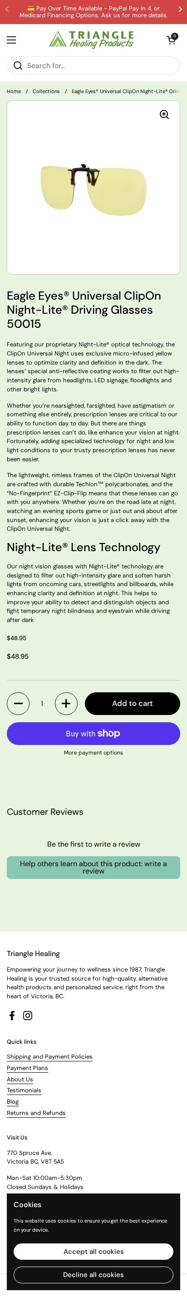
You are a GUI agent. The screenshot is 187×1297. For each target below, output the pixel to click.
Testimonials (24, 1090)
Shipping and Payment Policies (50, 1056)
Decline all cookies (93, 1274)
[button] (18, 703)
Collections (46, 91)
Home (14, 91)
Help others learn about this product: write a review (93, 867)
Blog (13, 1101)
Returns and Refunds (36, 1113)
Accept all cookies (94, 1251)
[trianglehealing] (91, 40)
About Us (20, 1079)
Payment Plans (27, 1068)
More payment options (93, 752)
